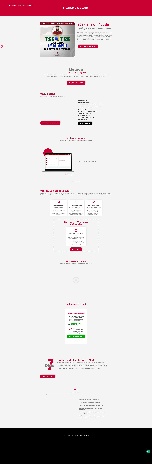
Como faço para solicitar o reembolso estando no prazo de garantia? (92, 412)
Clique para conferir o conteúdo (87, 161)
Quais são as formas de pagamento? (89, 399)
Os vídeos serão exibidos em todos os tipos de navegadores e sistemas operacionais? (91, 416)
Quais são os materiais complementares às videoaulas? (90, 409)
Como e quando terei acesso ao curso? (89, 402)
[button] (94, 161)
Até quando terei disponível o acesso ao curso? (91, 405)
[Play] (76, 280)
